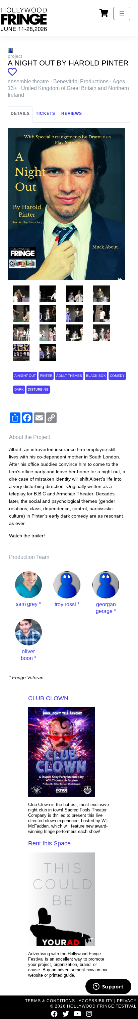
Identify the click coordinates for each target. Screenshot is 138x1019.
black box (96, 376)
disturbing (38, 389)
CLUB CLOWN (48, 698)
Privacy (127, 1001)
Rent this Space (49, 843)
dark (19, 389)
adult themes (69, 376)
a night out (25, 376)
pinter (46, 376)
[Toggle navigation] (122, 13)
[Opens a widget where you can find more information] (108, 987)
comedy (117, 376)
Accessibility (96, 1001)
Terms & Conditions (50, 1001)
